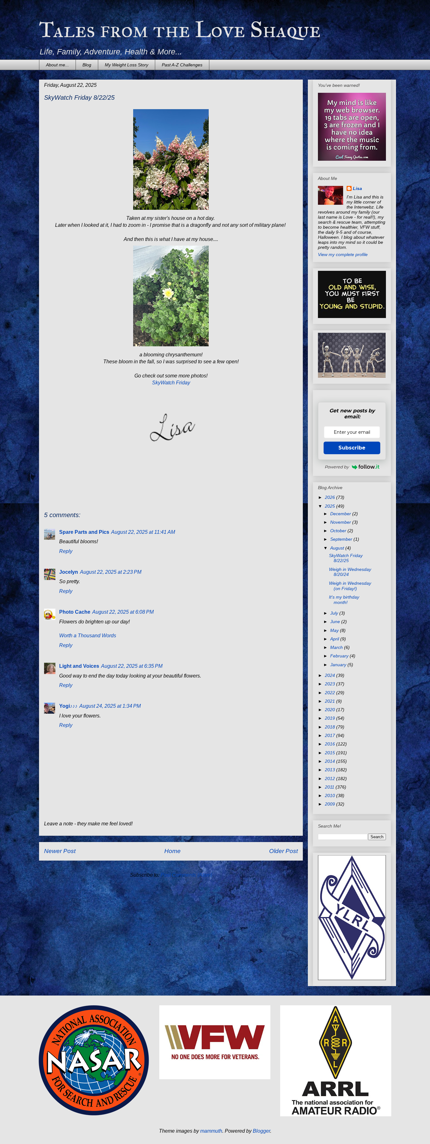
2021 (330, 701)
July (334, 613)
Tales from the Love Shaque (180, 29)
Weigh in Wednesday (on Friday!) (350, 586)
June (335, 621)
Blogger (261, 1131)
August (337, 547)
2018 (330, 726)
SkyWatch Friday (171, 382)
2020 (330, 709)
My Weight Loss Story (126, 64)
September (342, 539)
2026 (330, 497)
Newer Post (60, 851)
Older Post (283, 851)
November (341, 522)
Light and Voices (79, 666)
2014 (330, 761)
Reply (65, 551)
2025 (330, 506)
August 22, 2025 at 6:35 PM (131, 666)
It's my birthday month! (344, 599)
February (340, 655)
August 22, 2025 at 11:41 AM (143, 532)
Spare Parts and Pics (84, 532)
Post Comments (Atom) (186, 875)
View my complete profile (343, 254)
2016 (330, 743)
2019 (330, 718)
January (339, 664)
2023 (330, 683)
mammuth (211, 1131)
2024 (330, 675)
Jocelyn (68, 572)
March (337, 647)
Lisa (357, 188)
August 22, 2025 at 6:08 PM (123, 612)
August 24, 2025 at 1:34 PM (110, 706)
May (335, 630)
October (339, 530)
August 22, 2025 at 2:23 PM (110, 572)
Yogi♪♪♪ (68, 706)
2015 (330, 752)
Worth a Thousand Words (87, 635)
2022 (330, 692)
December (341, 513)
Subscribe (351, 448)
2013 (330, 769)
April (335, 638)
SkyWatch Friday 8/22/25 (346, 558)
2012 (330, 778)
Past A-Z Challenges (182, 64)
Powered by (337, 466)
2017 (330, 735)
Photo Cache (74, 612)
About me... (57, 64)
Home (172, 851)
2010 (330, 795)
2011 (330, 787)
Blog (86, 64)
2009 (330, 803)
